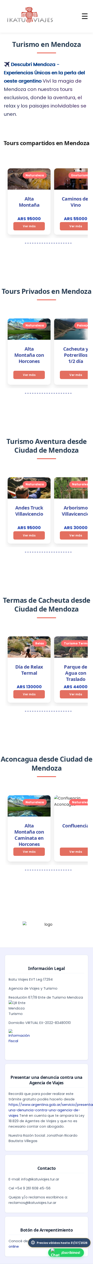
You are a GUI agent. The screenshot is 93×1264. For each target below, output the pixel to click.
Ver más (29, 226)
